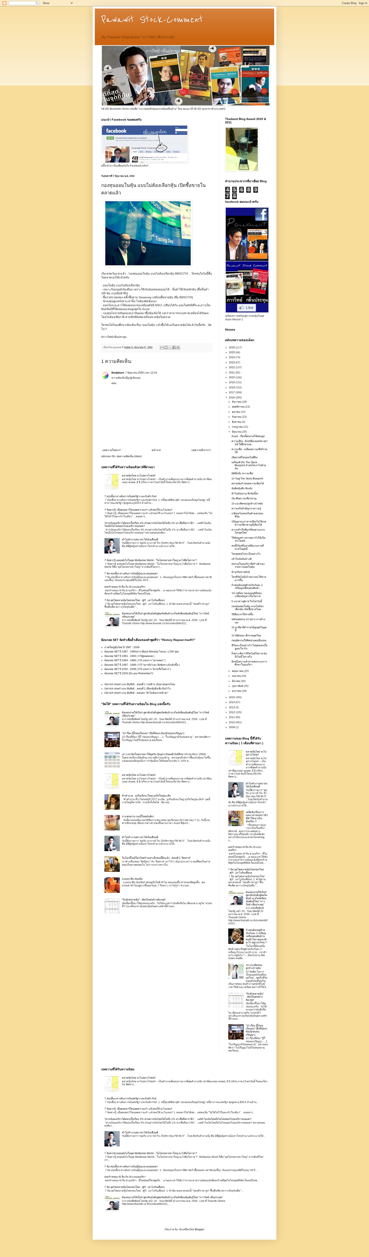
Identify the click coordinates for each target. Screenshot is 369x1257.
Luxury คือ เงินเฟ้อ (132, 878)
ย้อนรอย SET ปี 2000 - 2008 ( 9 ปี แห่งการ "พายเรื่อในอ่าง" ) (137, 669)
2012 (232, 712)
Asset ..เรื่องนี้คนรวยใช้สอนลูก (248, 436)
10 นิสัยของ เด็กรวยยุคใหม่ (246, 635)
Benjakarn (117, 372)
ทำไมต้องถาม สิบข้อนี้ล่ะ (244, 493)
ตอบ (113, 383)
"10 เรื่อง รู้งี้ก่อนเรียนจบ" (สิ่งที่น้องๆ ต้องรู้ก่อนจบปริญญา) (153, 733)
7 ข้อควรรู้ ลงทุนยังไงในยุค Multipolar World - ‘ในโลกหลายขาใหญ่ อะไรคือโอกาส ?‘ (150, 560)
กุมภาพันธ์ (238, 686)
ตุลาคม (236, 411)
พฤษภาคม (238, 671)
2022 (232, 367)
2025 (232, 352)
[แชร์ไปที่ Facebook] (174, 347)
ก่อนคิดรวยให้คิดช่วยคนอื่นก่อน (248, 640)
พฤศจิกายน (238, 406)
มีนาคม (236, 681)
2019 (232, 382)
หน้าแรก (156, 450)
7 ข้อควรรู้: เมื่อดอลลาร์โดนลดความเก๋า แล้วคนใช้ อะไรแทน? (138, 509)
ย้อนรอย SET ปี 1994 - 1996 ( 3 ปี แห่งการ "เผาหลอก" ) (134, 660)
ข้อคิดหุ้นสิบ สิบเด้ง (241, 488)
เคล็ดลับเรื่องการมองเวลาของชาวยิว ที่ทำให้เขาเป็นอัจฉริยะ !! (257, 817)
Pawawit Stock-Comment (152, 19)
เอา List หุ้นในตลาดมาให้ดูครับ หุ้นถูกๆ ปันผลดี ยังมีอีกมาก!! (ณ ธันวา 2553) (164, 754)
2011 (232, 717)
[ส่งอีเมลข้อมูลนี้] (162, 347)
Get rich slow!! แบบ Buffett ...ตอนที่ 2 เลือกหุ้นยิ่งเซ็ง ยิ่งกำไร (137, 688)
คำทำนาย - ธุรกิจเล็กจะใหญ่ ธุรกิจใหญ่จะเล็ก (146, 795)
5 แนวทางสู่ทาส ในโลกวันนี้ (246, 601)
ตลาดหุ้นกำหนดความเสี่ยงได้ (247, 483)
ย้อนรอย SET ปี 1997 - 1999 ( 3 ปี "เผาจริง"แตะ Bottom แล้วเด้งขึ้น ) (142, 664)
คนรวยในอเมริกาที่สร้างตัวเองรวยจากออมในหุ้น (248, 565)
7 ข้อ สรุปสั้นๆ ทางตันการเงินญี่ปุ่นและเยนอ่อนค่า (131, 573)
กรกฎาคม (237, 426)
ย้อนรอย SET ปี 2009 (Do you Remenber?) (128, 673)
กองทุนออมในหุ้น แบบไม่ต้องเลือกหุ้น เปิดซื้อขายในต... (247, 608)
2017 (232, 392)
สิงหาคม (237, 421)
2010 (232, 722)
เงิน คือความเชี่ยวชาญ (243, 498)
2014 (232, 702)
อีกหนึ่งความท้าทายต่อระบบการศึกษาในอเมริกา (249, 663)
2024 (232, 357)
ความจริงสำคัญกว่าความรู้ (246, 508)
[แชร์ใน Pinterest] (178, 347)
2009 (232, 727)
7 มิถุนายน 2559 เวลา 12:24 (141, 372)
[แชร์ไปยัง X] (170, 347)
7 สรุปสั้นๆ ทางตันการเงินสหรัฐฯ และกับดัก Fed (130, 496)
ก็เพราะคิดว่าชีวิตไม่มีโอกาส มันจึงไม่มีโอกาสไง (249, 655)
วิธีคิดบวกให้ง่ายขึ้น (242, 614)
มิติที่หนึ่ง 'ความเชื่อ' (242, 473)
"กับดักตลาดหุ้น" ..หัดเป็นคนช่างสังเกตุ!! (143, 899)
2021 (232, 372)
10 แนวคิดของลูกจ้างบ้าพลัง (247, 503)
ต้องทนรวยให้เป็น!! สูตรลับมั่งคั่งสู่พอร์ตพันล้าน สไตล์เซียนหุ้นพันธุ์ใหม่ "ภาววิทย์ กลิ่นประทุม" (256, 898)
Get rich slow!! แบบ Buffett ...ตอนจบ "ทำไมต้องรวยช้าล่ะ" (136, 692)
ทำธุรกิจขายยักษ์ (240, 572)
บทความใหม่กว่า (111, 450)
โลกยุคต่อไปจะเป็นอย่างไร (246, 553)
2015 (232, 697)
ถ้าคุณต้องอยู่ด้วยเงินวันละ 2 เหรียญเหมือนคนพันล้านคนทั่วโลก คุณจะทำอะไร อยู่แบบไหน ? (256, 936)
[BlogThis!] (166, 347)
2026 (232, 347)
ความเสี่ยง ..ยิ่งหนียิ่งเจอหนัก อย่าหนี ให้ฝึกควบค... (249, 443)
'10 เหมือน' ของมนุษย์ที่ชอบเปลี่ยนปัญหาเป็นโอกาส (246, 595)
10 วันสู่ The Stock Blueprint (247, 478)
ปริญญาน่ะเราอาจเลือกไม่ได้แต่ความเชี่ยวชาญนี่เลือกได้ (248, 523)
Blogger (199, 1229)
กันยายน (237, 416)
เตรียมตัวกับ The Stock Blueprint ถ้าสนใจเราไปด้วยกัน (248, 465)
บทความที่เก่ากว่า (201, 450)
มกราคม (237, 690)
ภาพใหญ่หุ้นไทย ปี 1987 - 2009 (121, 647)
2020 (232, 377)
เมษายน (237, 675)
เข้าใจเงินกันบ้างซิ (241, 559)
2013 (232, 707)
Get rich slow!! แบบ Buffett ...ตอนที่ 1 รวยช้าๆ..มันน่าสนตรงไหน (139, 684)
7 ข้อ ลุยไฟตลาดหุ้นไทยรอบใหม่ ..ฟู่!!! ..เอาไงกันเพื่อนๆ (134, 600)
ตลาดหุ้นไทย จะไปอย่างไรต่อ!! (138, 475)
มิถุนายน (237, 431)
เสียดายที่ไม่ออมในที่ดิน (244, 457)
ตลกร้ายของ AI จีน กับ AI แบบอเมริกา (125, 586)
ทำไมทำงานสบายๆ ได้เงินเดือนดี (140, 539)
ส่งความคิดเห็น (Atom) (129, 456)
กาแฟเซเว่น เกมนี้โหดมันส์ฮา (138, 816)
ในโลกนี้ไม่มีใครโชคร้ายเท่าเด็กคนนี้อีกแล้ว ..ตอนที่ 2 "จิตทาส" (156, 857)
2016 (232, 397)
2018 (232, 387)
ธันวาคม (237, 401)
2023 (232, 362)
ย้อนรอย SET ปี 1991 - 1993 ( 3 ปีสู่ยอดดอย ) (129, 656)
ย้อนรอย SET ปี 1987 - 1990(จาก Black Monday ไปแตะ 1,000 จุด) (141, 651)
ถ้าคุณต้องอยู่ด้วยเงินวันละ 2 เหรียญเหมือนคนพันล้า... (247, 587)
